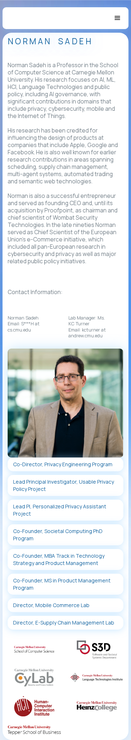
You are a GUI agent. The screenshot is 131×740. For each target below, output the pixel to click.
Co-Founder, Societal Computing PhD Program (58, 535)
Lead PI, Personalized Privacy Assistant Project (59, 510)
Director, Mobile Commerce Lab (51, 605)
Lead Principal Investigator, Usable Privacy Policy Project (63, 485)
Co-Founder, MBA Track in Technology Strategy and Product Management (58, 559)
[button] (117, 18)
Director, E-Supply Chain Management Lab (63, 622)
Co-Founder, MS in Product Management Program (62, 584)
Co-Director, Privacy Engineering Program (62, 464)
